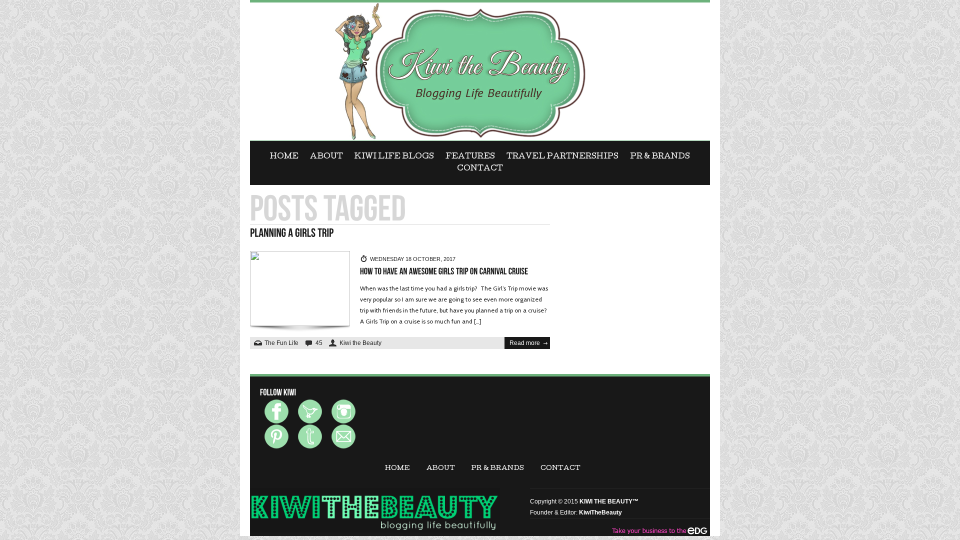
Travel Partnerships (562, 157)
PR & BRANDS (660, 157)
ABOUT (326, 157)
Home (284, 157)
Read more (525, 343)
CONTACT (480, 169)
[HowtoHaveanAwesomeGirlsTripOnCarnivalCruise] (444, 272)
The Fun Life (281, 343)
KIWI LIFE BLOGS (394, 157)
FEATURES (470, 157)
